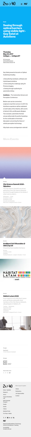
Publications (18, 391)
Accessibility (6, 427)
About (4, 394)
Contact (17, 395)
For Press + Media (7, 413)
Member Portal (6, 411)
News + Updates (7, 390)
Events (4, 406)
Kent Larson (6, 202)
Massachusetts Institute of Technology (12, 423)
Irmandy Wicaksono (7, 254)
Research (5, 392)
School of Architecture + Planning (10, 425)
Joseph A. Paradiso (17, 254)
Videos (5, 408)
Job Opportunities (19, 393)
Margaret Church (13, 202)
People (4, 404)
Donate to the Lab (7, 429)
